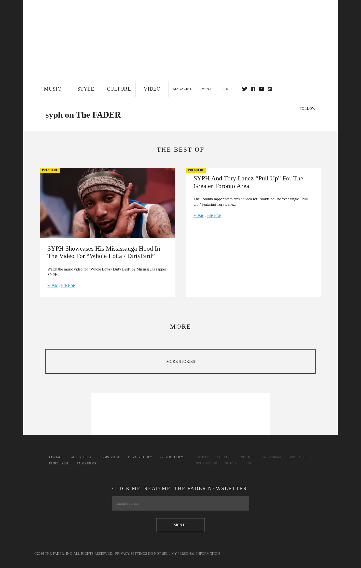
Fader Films (86, 463)
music (52, 286)
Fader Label (59, 463)
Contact (56, 457)
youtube (261, 89)
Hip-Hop (68, 286)
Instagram (272, 457)
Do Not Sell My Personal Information (184, 553)
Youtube (248, 457)
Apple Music (298, 457)
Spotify (231, 463)
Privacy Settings (131, 553)
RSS (248, 463)
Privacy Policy (140, 457)
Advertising (81, 457)
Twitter (244, 89)
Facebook (225, 457)
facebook (253, 89)
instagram (270, 89)
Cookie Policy (171, 457)
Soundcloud (206, 463)
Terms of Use (109, 457)
